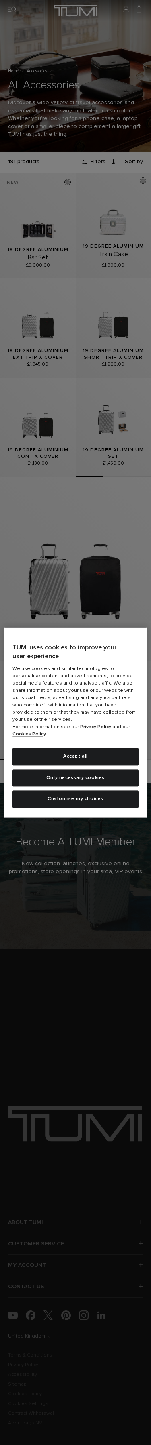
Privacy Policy (95, 727)
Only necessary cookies (75, 777)
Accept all (75, 756)
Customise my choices (75, 799)
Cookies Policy (29, 734)
